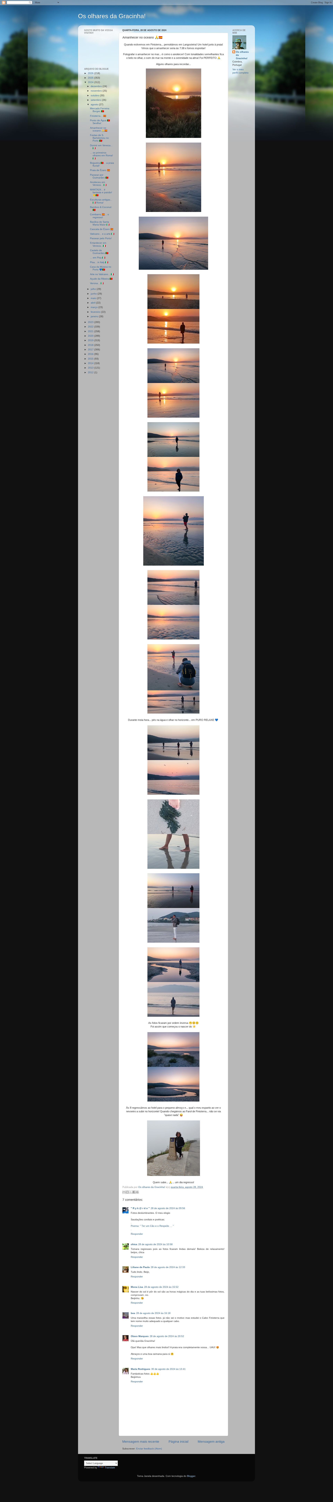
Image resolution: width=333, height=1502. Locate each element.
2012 (91, 372)
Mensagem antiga (211, 1441)
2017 (91, 349)
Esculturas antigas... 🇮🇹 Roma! (101, 201)
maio (94, 298)
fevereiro (96, 312)
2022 (91, 326)
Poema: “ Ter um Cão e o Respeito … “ (152, 1226)
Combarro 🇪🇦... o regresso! (99, 216)
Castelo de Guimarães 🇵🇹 (99, 251)
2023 (91, 322)
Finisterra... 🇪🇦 (98, 116)
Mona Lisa (137, 1287)
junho (94, 293)
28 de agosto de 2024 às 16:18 (153, 1313)
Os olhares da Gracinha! (112, 16)
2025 (91, 77)
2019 (91, 340)
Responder (137, 1234)
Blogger (191, 1476)
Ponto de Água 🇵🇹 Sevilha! (100, 122)
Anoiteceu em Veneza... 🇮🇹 (98, 183)
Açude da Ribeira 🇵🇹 (101, 279)
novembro (97, 90)
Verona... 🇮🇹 (97, 283)
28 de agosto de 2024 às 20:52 (167, 1336)
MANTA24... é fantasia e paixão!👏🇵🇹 (101, 192)
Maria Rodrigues (140, 1369)
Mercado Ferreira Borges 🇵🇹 (99, 110)
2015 (91, 358)
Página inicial (178, 1441)
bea (133, 1313)
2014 (91, 363)
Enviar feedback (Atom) (149, 1448)
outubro (95, 95)
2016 (91, 354)
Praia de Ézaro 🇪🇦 (100, 170)
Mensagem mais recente (140, 1441)
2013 (91, 367)
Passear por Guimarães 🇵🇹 (99, 176)
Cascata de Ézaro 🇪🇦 (101, 229)
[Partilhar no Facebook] (134, 1192)
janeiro (95, 316)
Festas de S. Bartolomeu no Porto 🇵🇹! (99, 138)
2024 (91, 82)
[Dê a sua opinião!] (127, 1192)
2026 (91, 73)
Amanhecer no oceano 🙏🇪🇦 (98, 129)
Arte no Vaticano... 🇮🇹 (102, 274)
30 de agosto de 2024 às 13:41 (168, 1369)
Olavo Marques (140, 1336)
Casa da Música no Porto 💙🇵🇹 (100, 268)
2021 (91, 331)
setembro (96, 100)
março (94, 307)
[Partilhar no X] (130, 1192)
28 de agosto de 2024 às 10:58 (155, 1244)
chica (134, 1244)
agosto (95, 104)
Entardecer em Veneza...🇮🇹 (98, 244)
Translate (110, 1467)
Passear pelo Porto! (101, 238)
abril (93, 302)
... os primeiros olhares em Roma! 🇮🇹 (101, 155)
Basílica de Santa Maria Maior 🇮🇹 (99, 223)
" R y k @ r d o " (140, 1208)
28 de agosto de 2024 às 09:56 (168, 1208)
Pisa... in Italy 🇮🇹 (99, 262)
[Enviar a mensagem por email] (124, 1192)
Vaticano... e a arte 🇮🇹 (102, 234)
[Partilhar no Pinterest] (137, 1192)
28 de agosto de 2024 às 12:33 (168, 1267)
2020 (91, 336)
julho (94, 289)
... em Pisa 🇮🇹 (97, 257)
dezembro (97, 86)
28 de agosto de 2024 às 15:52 (161, 1287)
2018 (91, 345)
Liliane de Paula (140, 1267)
